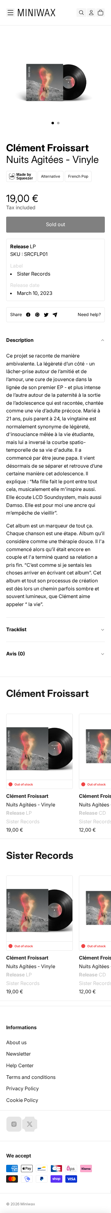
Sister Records (33, 274)
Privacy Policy (22, 1088)
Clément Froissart (47, 148)
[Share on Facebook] (28, 314)
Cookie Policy (22, 1100)
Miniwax (27, 1204)
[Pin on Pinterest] (37, 314)
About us (16, 1042)
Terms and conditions (31, 1077)
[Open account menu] (91, 12)
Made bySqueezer (24, 176)
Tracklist (16, 629)
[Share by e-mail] (55, 314)
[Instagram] (14, 1124)
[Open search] (81, 12)
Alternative (50, 176)
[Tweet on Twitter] (46, 314)
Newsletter (18, 1054)
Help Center (20, 1065)
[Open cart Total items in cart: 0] (100, 12)
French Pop (78, 176)
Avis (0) (15, 654)
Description (20, 340)
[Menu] (10, 12)
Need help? (89, 314)
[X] (29, 1124)
